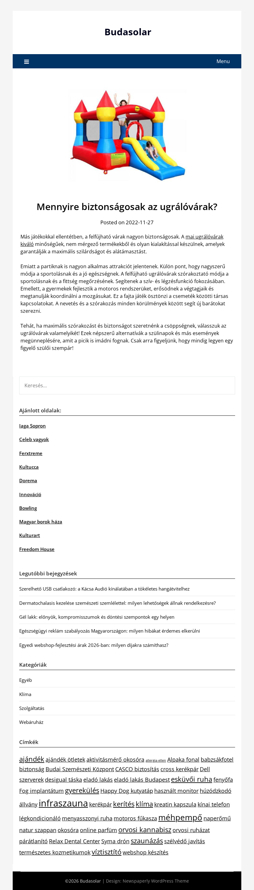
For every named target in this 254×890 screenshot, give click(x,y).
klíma (144, 804)
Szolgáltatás (31, 708)
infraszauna (63, 803)
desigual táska (63, 779)
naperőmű (217, 818)
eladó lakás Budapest (142, 779)
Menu (223, 61)
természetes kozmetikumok (54, 852)
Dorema (28, 480)
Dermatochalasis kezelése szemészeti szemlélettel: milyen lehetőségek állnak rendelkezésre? (117, 603)
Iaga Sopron (32, 426)
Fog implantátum (41, 790)
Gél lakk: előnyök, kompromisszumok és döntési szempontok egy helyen (96, 617)
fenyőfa (223, 779)
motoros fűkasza (135, 818)
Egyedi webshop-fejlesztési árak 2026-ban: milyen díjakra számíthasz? (93, 645)
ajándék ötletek (65, 759)
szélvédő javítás (184, 841)
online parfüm (98, 830)
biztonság (31, 769)
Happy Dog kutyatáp (126, 790)
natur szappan (37, 830)
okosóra (68, 830)
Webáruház (31, 722)
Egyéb (25, 680)
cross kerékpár (179, 769)
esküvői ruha (191, 779)
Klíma (25, 694)
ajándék (31, 759)
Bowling (28, 508)
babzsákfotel (217, 759)
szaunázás (147, 840)
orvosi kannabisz (144, 829)
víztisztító (106, 852)
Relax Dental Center (74, 841)
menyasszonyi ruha (87, 818)
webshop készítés (146, 852)
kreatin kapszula (175, 804)
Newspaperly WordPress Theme (156, 881)
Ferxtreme (30, 453)
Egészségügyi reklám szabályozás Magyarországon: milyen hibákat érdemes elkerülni (109, 631)
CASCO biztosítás (137, 769)
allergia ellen (156, 760)
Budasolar (127, 31)
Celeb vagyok (34, 439)
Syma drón (115, 841)
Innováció (30, 494)
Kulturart (29, 535)
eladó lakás (98, 779)
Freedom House (37, 549)
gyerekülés (82, 790)
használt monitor (176, 790)
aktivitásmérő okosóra (115, 759)
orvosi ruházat (191, 830)
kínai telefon (214, 804)
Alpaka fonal (183, 759)
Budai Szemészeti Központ (80, 769)
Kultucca (29, 467)
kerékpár (100, 804)
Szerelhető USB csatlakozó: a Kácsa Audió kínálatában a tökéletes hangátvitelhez (104, 589)
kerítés (123, 804)
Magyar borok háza (40, 521)
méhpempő (180, 817)
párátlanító (33, 841)
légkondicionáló (40, 818)
